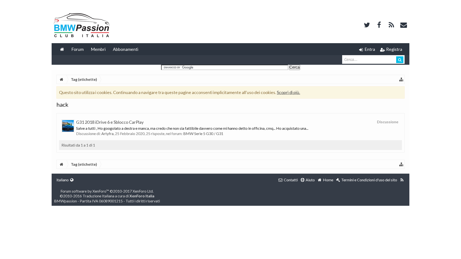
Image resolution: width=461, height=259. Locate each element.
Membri (98, 49)
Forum (77, 49)
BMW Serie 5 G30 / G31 (203, 133)
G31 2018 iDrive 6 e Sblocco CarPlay (110, 122)
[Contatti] (403, 24)
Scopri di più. (288, 92)
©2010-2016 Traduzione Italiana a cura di (107, 196)
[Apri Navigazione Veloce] (401, 79)
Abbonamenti (125, 49)
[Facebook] (379, 24)
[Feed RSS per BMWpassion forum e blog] (402, 179)
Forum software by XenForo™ (107, 191)
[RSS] (391, 24)
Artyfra (107, 133)
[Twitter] (367, 24)
